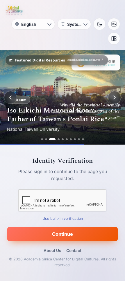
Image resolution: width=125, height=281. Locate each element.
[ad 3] (52, 139)
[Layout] (114, 38)
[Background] (114, 24)
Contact (73, 250)
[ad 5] (63, 139)
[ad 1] (42, 139)
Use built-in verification (62, 218)
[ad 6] (67, 139)
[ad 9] (79, 139)
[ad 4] (59, 139)
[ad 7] (71, 139)
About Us (52, 250)
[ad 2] (46, 139)
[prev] (10, 97)
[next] (114, 97)
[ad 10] (83, 139)
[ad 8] (75, 139)
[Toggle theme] (99, 24)
